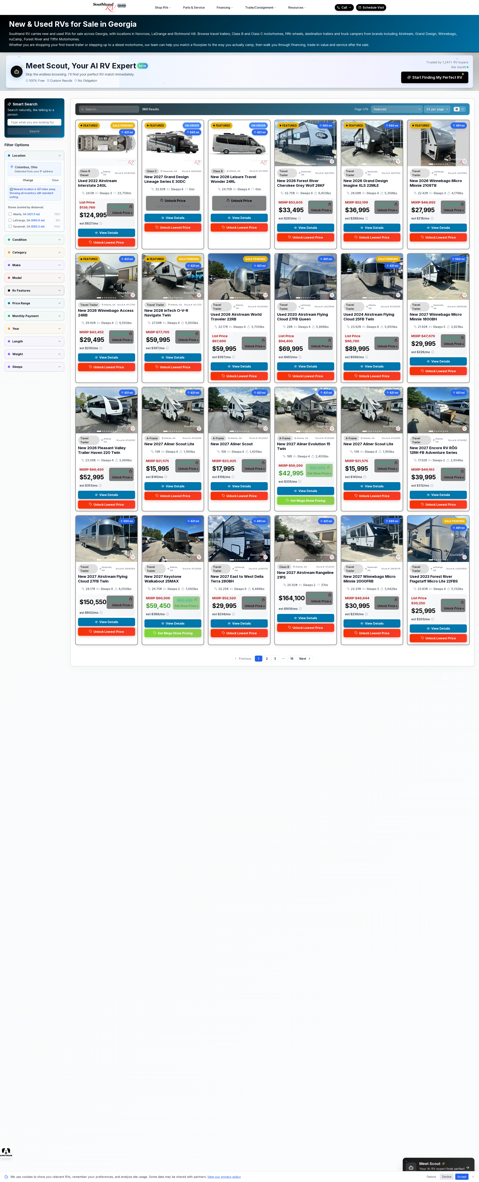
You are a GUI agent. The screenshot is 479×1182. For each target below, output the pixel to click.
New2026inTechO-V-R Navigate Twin (166, 312)
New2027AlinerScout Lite (169, 444)
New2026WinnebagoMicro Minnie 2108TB (436, 183)
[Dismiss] (406, 1161)
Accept (461, 1176)
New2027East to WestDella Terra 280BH (237, 578)
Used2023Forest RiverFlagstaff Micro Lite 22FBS (434, 578)
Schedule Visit (373, 7)
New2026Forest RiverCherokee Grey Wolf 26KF (301, 183)
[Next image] (198, 143)
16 (291, 658)
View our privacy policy (224, 1177)
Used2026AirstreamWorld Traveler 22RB (236, 316)
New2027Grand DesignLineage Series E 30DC (166, 179)
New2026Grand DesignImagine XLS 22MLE (366, 183)
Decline (446, 1176)
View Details (108, 233)
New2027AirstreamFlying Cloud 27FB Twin (102, 578)
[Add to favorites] (133, 161)
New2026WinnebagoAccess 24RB (106, 312)
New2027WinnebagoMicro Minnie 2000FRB (370, 578)
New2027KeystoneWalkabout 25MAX (162, 578)
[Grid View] (457, 109)
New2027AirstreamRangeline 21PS (305, 575)
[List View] (462, 109)
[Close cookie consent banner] (473, 1176)
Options (431, 1176)
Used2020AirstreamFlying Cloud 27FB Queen (302, 316)
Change (28, 180)
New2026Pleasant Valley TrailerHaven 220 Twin (102, 450)
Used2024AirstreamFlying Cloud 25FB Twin (369, 316)
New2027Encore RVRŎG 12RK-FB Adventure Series (433, 450)
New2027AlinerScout (232, 444)
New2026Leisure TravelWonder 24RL (233, 179)
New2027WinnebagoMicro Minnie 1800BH (436, 316)
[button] (239, 71)
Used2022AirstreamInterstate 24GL (97, 183)
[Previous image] (147, 143)
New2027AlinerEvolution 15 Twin (303, 446)
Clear (55, 180)
